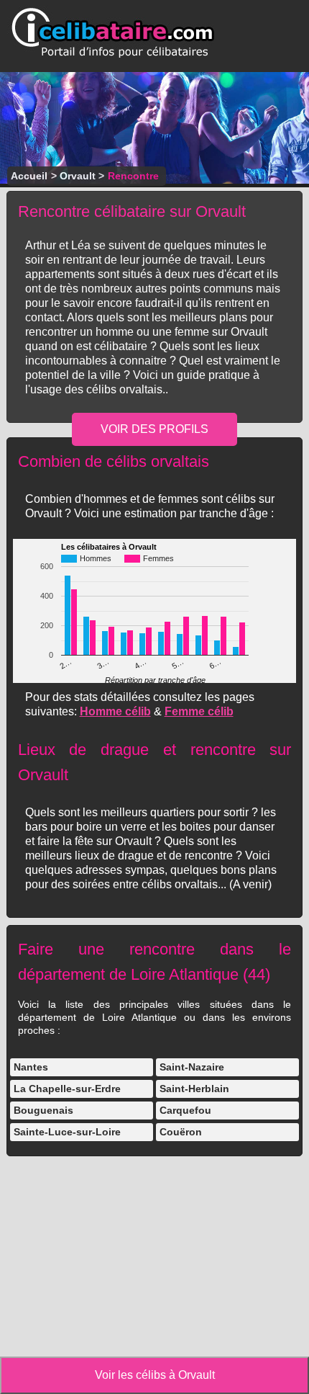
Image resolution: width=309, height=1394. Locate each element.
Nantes (31, 1067)
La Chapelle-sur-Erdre (67, 1088)
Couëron (181, 1132)
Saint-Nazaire (192, 1067)
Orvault (78, 176)
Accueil (29, 176)
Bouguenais (43, 1110)
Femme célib (199, 711)
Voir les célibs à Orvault (155, 1375)
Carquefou (185, 1110)
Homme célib (115, 711)
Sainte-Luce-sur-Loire (67, 1132)
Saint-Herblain (194, 1088)
